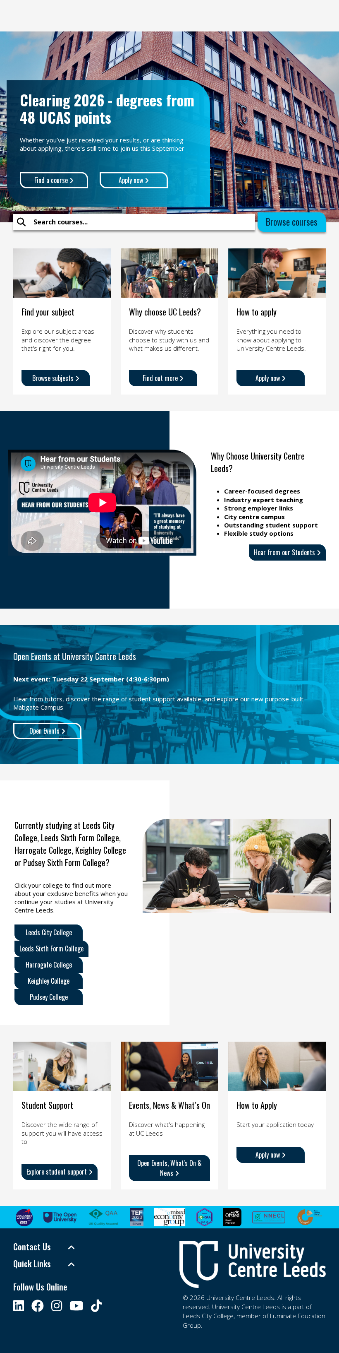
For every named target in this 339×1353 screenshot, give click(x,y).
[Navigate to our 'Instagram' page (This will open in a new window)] (56, 1306)
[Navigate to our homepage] (252, 1264)
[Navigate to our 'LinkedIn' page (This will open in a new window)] (18, 1306)
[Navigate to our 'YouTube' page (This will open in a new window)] (76, 1306)
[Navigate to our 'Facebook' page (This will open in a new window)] (37, 1306)
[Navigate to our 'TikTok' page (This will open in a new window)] (96, 1306)
